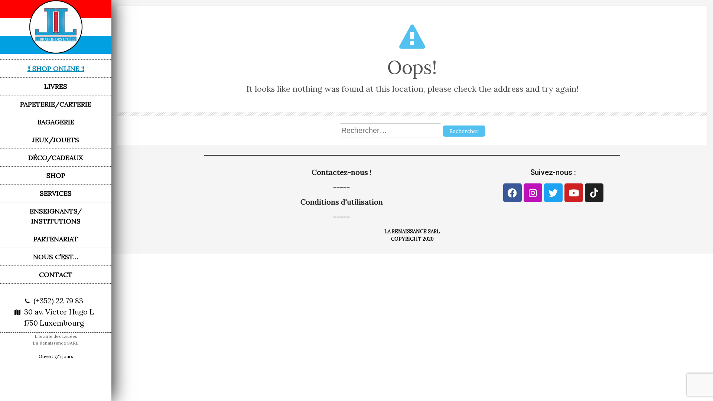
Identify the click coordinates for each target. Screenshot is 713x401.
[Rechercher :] (391, 130)
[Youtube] (573, 192)
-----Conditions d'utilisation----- (341, 201)
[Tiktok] (594, 192)
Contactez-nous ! (342, 172)
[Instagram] (533, 192)
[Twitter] (553, 192)
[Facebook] (512, 192)
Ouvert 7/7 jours (56, 356)
